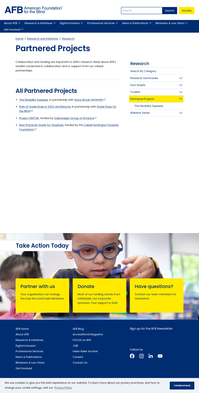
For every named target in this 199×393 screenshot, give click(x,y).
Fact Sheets (138, 85)
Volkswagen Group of (74, 118)
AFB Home (22, 329)
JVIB (75, 346)
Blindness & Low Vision (170, 23)
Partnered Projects (142, 99)
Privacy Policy (63, 388)
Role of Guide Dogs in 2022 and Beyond (45, 106)
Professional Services (101, 23)
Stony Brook (88, 99)
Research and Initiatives (42, 39)
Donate (186, 10)
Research (68, 39)
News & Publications (135, 23)
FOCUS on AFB (82, 340)
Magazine (88, 334)
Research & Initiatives (38, 23)
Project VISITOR (29, 118)
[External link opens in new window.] (132, 356)
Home (19, 39)
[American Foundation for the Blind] (34, 10)
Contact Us (80, 362)
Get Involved (12, 29)
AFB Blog (78, 329)
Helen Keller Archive (85, 351)
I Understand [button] (182, 385)
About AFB (10, 23)
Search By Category (143, 71)
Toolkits (135, 92)
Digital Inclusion (70, 23)
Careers (78, 357)
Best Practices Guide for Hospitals (41, 125)
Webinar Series (140, 113)
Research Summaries (144, 78)
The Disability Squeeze (33, 99)
